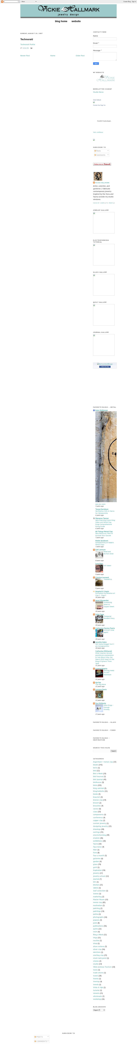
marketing (97, 897)
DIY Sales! (107, 565)
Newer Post (25, 56)
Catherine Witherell (103, 651)
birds (95, 785)
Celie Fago (99, 614)
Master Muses (99, 899)
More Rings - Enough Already (108, 707)
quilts (95, 929)
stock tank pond (99, 958)
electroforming (99, 835)
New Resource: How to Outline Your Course (104, 534)
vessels (96, 993)
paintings (97, 911)
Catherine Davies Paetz (105, 628)
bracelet (96, 797)
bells (95, 768)
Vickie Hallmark (97, 100)
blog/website (98, 791)
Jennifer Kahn (101, 642)
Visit (98, 132)
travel (95, 976)
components (98, 814)
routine (96, 940)
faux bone (97, 847)
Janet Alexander (102, 600)
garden (96, 861)
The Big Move (100, 684)
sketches (97, 952)
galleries (97, 858)
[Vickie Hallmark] (94, 102)
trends (96, 984)
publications (98, 926)
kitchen (96, 885)
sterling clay (98, 955)
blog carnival (98, 788)
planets (96, 920)
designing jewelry (100, 826)
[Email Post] (31, 48)
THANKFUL (108, 579)
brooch (96, 803)
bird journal (98, 779)
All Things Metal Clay (104, 531)
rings (95, 938)
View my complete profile (104, 203)
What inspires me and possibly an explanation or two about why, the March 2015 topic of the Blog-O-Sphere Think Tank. (104, 658)
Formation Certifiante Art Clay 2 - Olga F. (105, 594)
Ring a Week (98, 935)
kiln (94, 882)
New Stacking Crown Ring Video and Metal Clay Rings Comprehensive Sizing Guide (105, 523)
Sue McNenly (100, 703)
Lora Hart (99, 564)
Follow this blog (105, 366)
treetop (96, 981)
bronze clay (98, 800)
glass (95, 864)
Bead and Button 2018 (108, 553)
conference (98, 817)
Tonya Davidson (101, 509)
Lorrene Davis (101, 689)
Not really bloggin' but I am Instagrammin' (104, 645)
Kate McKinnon (101, 410)
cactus (95, 809)
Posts (98, 151)
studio (95, 964)
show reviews (98, 946)
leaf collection (99, 891)
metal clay (97, 902)
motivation (97, 905)
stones (96, 961)
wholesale (97, 996)
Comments (100, 155)
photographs (98, 917)
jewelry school (99, 876)
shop (95, 943)
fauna (95, 844)
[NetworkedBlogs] (105, 364)
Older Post (80, 56)
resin (95, 932)
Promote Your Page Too (99, 105)
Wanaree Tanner (102, 518)
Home (52, 56)
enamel (96, 838)
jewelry (96, 873)
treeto (95, 979)
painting (96, 908)
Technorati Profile (27, 44)
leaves (96, 894)
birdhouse (97, 782)
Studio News (98, 92)
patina (95, 914)
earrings (96, 832)
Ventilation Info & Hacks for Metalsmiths (104, 512)
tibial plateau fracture (102, 967)
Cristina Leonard (102, 577)
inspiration (97, 870)
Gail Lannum (100, 550)
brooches (97, 806)
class (95, 812)
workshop (97, 999)
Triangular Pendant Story (109, 617)
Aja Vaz (98, 682)
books (95, 794)
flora (95, 853)
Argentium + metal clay (103, 762)
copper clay (98, 820)
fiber (95, 850)
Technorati (26, 39)
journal (96, 879)
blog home (61, 21)
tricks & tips (98, 987)
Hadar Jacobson (101, 541)
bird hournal (98, 776)
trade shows (98, 973)
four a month (98, 855)
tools (95, 970)
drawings (97, 829)
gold (95, 867)
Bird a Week (98, 773)
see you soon (100, 504)
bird (94, 771)
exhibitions (97, 841)
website (76, 21)
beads (95, 765)
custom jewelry (99, 823)
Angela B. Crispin (102, 591)
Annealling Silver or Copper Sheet (109, 604)
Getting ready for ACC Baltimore (109, 672)
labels (95, 888)
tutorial (96, 990)
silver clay (97, 949)
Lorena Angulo (101, 668)
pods (95, 923)
